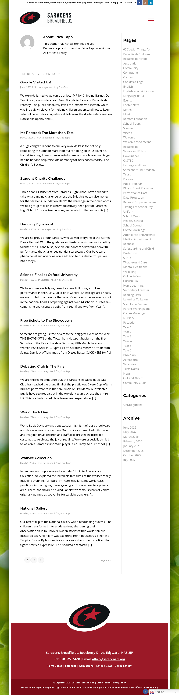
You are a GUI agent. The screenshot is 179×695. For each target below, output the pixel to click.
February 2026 (132, 441)
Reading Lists (132, 295)
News (127, 373)
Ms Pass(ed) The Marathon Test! (47, 132)
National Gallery (33, 508)
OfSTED (128, 160)
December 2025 (133, 451)
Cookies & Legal (133, 82)
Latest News (104, 665)
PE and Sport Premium (138, 188)
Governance (131, 156)
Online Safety (132, 276)
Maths (127, 110)
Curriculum (130, 281)
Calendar (70, 665)
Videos (127, 133)
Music (127, 114)
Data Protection (133, 197)
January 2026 (131, 446)
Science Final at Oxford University (49, 274)
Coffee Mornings (134, 230)
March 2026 (131, 437)
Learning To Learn (135, 299)
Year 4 (127, 341)
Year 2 (127, 332)
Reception (129, 322)
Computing (130, 72)
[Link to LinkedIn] (150, 2)
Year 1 (127, 327)
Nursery (128, 318)
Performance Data (135, 193)
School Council (132, 225)
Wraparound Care (135, 262)
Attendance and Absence (139, 235)
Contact (128, 77)
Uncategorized (45, 87)
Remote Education (135, 119)
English (128, 87)
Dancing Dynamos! (36, 224)
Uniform (128, 211)
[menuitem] (150, 19)
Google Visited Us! (35, 82)
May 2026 (129, 432)
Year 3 (127, 336)
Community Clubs (134, 383)
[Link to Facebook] (139, 2)
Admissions (130, 360)
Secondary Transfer (136, 290)
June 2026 (129, 427)
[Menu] (150, 18)
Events (127, 100)
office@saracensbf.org (105, 2)
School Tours (132, 124)
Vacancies (129, 364)
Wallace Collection (36, 458)
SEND (127, 258)
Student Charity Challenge (43, 178)
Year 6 (127, 350)
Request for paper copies (139, 202)
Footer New (131, 105)
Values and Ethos (134, 151)
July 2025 (129, 460)
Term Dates (131, 369)
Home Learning (133, 285)
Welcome (129, 137)
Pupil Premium (132, 184)
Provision (129, 355)
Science (128, 128)
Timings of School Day (138, 207)
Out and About (132, 378)
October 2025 (132, 455)
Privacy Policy (119, 682)
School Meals (132, 216)
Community (130, 68)
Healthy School (133, 221)
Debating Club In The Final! (43, 366)
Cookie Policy (103, 682)
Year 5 (127, 346)
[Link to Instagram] (145, 2)
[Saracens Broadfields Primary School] (46, 18)
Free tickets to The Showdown (46, 320)
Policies (128, 179)
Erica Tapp (64, 87)
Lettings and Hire (134, 165)
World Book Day (34, 412)
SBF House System (135, 304)
